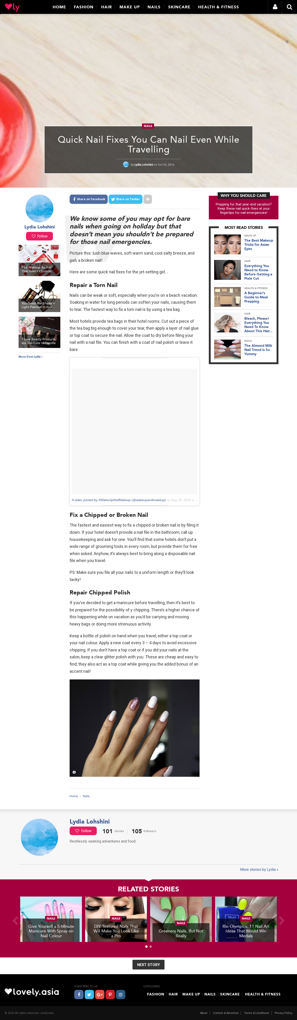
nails (148, 126)
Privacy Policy (283, 1013)
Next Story (148, 965)
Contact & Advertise (226, 1013)
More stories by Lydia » (259, 869)
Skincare (179, 7)
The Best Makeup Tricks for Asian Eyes (258, 244)
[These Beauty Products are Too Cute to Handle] (39, 347)
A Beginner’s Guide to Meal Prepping (256, 297)
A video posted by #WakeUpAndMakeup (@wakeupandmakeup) (119, 500)
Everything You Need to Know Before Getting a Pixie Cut (258, 272)
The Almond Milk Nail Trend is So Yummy (258, 350)
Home (59, 7)
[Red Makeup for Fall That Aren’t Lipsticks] (39, 275)
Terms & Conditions (256, 1013)
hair (247, 261)
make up (250, 235)
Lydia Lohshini (144, 164)
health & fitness (256, 288)
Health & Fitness (218, 7)
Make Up (129, 7)
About (203, 1013)
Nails (154, 7)
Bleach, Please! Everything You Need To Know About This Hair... (258, 324)
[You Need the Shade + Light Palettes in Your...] (39, 311)
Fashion (84, 7)
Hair (106, 7)
